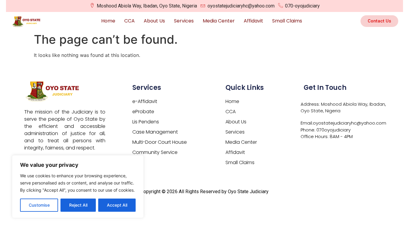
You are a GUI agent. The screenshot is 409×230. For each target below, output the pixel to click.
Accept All (117, 205)
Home (108, 20)
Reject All (78, 205)
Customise (39, 205)
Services (184, 20)
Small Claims (287, 20)
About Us (154, 20)
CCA (129, 20)
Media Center (219, 20)
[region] (78, 186)
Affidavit (253, 20)
